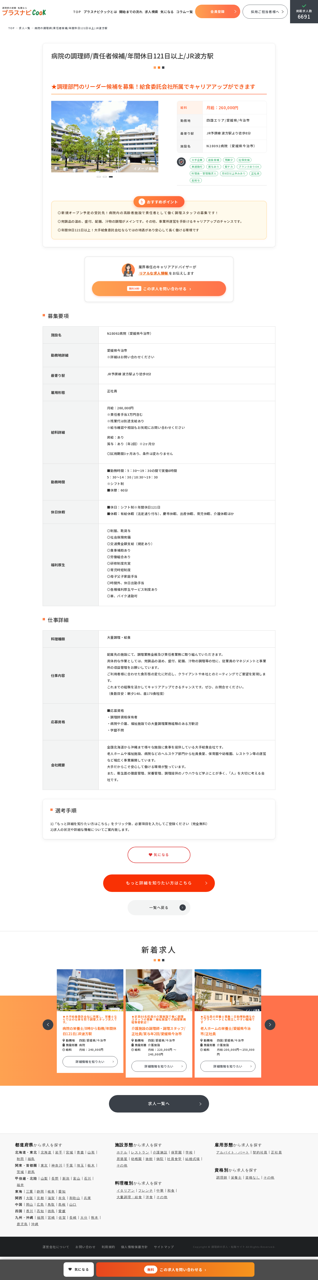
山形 (91, 1152)
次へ (267, 1021)
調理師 (221, 1177)
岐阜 (51, 1191)
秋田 (20, 1159)
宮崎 (51, 1217)
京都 (40, 1198)
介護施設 (160, 1152)
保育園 (176, 1152)
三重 (30, 1191)
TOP (77, 11)
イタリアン (126, 1190)
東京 (44, 1165)
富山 (77, 1178)
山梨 (44, 1178)
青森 (80, 1152)
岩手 (59, 1152)
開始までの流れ (130, 11)
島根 (62, 1204)
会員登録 (217, 11)
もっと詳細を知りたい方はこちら (159, 883)
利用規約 (108, 1247)
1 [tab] (99, 176)
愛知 (62, 1191)
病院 (160, 1159)
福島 (31, 1159)
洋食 (149, 1197)
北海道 (46, 1152)
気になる (167, 11)
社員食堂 (174, 1159)
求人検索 (151, 11)
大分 (84, 1217)
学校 (189, 1152)
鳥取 (51, 1204)
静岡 (40, 1191)
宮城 (69, 1152)
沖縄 (35, 1224)
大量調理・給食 (129, 1197)
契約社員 (260, 1152)
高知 (40, 1211)
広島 (40, 1204)
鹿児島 (22, 1224)
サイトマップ (164, 1247)
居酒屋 (122, 1159)
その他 (122, 1165)
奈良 (62, 1198)
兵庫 (87, 1198)
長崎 (73, 1217)
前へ (45, 1021)
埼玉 (80, 1165)
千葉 (69, 1165)
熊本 (94, 1217)
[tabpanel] (104, 136)
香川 (30, 1211)
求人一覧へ (159, 1103)
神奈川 (56, 1165)
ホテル (122, 1152)
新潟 (66, 1178)
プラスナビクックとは (100, 11)
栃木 (91, 1165)
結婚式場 (192, 1159)
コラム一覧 (184, 11)
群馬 (31, 1172)
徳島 (51, 1211)
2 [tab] (105, 176)
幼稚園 (136, 1159)
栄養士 (236, 1177)
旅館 (149, 1159)
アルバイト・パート (232, 1152)
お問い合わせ (85, 1247)
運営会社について (56, 1247)
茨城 (20, 1172)
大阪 (30, 1198)
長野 (55, 1178)
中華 (160, 1190)
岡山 (30, 1204)
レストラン (140, 1152)
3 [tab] (111, 176)
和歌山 (74, 1198)
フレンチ (145, 1190)
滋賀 (51, 1198)
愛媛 (62, 1211)
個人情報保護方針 (134, 1247)
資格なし (252, 1177)
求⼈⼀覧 (24, 28)
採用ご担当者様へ (265, 11)
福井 (20, 1185)
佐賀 (62, 1217)
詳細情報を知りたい (90, 1061)
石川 (87, 1178)
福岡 (40, 1217)
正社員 (276, 1152)
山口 (73, 1204)
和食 (171, 1190)
